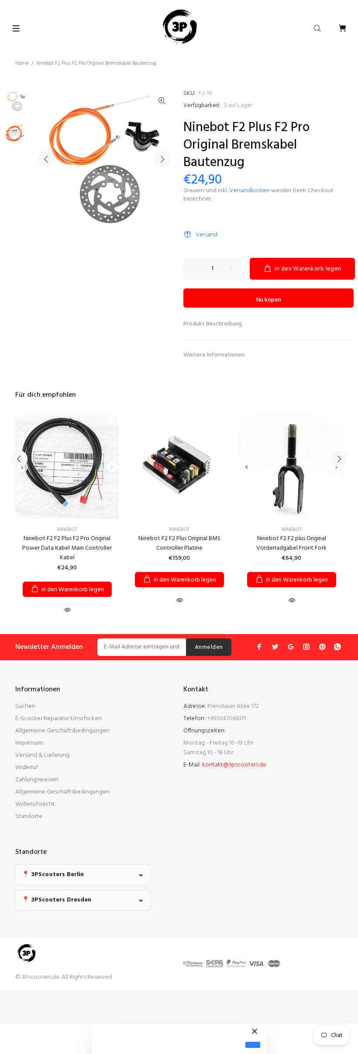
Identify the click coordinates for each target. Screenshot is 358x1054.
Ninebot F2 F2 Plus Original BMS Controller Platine (179, 543)
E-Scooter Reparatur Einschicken (58, 719)
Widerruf (26, 768)
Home (22, 63)
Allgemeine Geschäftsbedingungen (62, 731)
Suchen (25, 706)
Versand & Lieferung (42, 755)
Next (162, 159)
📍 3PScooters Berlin (53, 875)
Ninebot (67, 529)
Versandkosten (249, 191)
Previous (46, 159)
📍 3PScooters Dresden (56, 900)
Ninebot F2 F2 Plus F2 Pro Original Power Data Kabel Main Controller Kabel (67, 548)
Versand (206, 235)
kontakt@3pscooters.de (234, 765)
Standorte (28, 816)
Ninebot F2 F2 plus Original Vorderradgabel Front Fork (291, 543)
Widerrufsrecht (35, 804)
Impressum (29, 743)
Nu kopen (268, 300)
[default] (252, 1045)
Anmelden (209, 647)
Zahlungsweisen (37, 780)
